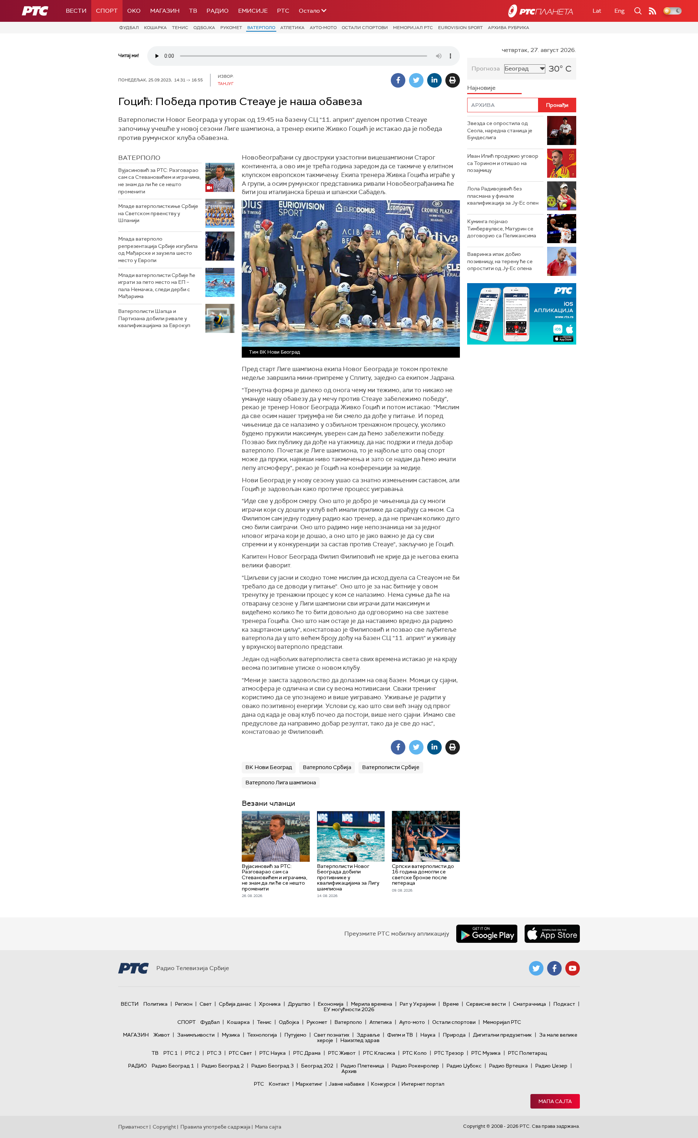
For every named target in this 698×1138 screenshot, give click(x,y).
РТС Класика (379, 1053)
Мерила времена (371, 1004)
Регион (183, 1004)
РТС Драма (307, 1053)
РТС (283, 11)
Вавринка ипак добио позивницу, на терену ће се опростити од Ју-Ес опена (500, 261)
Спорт (107, 11)
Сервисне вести (486, 1004)
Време (451, 1004)
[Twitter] (416, 80)
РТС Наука (272, 1053)
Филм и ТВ (400, 1035)
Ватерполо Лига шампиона (280, 782)
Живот (161, 1035)
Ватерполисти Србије (391, 767)
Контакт (279, 1084)
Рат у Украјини (418, 1004)
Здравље (368, 1035)
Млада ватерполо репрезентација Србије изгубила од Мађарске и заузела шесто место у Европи (158, 250)
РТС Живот (342, 1053)
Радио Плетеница (362, 1065)
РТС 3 (214, 1053)
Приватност (133, 1126)
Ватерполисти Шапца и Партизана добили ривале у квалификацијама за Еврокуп (154, 318)
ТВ (193, 11)
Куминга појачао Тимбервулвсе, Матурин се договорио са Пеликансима (501, 228)
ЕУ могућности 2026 (349, 1009)
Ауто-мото (323, 28)
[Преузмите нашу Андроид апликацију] (486, 934)
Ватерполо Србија (327, 767)
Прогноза (486, 68)
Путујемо (295, 1035)
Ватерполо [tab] (139, 157)
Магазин (165, 11)
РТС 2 (192, 1053)
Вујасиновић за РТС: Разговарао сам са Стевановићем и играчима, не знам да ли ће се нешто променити (159, 181)
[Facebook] (398, 80)
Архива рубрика (508, 28)
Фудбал (129, 28)
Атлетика (292, 28)
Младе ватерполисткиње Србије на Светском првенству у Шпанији (158, 213)
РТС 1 (170, 1053)
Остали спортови (365, 28)
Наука (428, 1035)
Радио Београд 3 (272, 1065)
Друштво (299, 1004)
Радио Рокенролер (415, 1065)
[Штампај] (452, 80)
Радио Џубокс (464, 1065)
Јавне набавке (347, 1084)
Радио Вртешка (508, 1065)
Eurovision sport (460, 28)
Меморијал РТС (413, 28)
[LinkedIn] (434, 80)
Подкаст (564, 1004)
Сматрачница (529, 1004)
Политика (155, 1004)
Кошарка (155, 28)
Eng (619, 11)
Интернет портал (422, 1084)
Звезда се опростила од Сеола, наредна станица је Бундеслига (499, 130)
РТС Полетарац (527, 1053)
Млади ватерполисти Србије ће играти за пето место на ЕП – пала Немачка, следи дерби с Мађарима (156, 286)
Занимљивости (195, 1035)
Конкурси (383, 1084)
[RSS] (652, 11)
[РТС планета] (541, 11)
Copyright (164, 1126)
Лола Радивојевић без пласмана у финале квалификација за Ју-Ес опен (502, 195)
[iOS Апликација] (521, 314)
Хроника (270, 1004)
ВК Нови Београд (268, 767)
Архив (349, 1071)
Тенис (180, 28)
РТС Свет (240, 1053)
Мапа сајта (555, 1101)
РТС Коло (414, 1053)
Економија (331, 1004)
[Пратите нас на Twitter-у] (536, 968)
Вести (76, 11)
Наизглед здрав (360, 1040)
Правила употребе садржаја (215, 1126)
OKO (134, 11)
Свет (206, 1004)
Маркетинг (309, 1084)
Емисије (253, 11)
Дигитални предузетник (502, 1035)
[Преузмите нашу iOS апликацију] (552, 934)
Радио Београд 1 (173, 1065)
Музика (231, 1035)
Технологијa (262, 1035)
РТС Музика (486, 1053)
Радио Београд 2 (222, 1065)
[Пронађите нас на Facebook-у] (554, 968)
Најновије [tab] (481, 88)
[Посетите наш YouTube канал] (572, 968)
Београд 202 (317, 1065)
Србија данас (235, 1004)
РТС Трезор (449, 1053)
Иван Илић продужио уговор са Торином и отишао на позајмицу (502, 163)
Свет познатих (331, 1035)
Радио (217, 11)
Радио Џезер (551, 1065)
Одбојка (204, 28)
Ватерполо (261, 28)
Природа (454, 1035)
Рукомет (231, 28)
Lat (597, 11)
